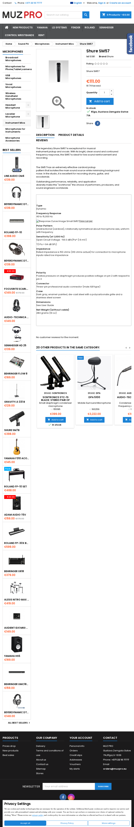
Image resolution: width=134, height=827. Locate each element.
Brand (102, 56)
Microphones (13, 52)
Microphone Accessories (12, 139)
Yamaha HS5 (12, 656)
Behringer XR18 (14, 571)
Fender (75, 27)
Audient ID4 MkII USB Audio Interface (16, 627)
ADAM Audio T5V (15, 514)
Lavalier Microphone (12, 115)
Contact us (42, 764)
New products (10, 750)
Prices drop (9, 746)
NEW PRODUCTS (23, 27)
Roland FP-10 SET (15, 486)
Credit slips (76, 755)
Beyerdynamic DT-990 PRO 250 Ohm (16, 712)
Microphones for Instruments (15, 130)
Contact (7, 2)
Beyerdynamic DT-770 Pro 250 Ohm (16, 260)
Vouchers (75, 764)
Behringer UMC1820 (16, 684)
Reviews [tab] (42, 140)
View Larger (86, 221)
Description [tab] (45, 135)
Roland (90, 27)
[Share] (97, 123)
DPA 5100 (94, 397)
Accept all (25, 823)
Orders (74, 750)
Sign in (102, 2)
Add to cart (99, 101)
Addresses (76, 759)
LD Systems (59, 27)
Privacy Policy (67, 823)
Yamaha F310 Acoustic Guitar (16, 458)
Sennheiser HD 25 (15, 345)
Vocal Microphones (13, 86)
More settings (109, 823)
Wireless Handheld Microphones (13, 96)
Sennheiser (106, 27)
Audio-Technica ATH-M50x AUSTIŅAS (16, 317)
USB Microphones (13, 77)
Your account (81, 738)
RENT (41, 35)
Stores (39, 773)
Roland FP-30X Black (16, 543)
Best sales (8, 755)
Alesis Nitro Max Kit (16, 599)
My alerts (75, 768)
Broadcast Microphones (13, 59)
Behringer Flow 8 (15, 373)
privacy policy (37, 815)
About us (41, 759)
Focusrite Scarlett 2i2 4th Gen (16, 288)
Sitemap (41, 768)
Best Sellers (12, 150)
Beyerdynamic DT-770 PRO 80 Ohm (16, 204)
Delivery (40, 746)
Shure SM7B (12, 430)
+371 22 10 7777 (33, 2)
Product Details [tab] (71, 135)
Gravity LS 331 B (14, 401)
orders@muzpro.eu (114, 768)
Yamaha (42, 27)
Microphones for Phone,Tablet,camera (18, 68)
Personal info (77, 746)
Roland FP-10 (13, 232)
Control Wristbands (19, 35)
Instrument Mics (15, 122)
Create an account (120, 2)
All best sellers (19, 722)
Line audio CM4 (14, 176)
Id (87, 56)
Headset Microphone (12, 106)
